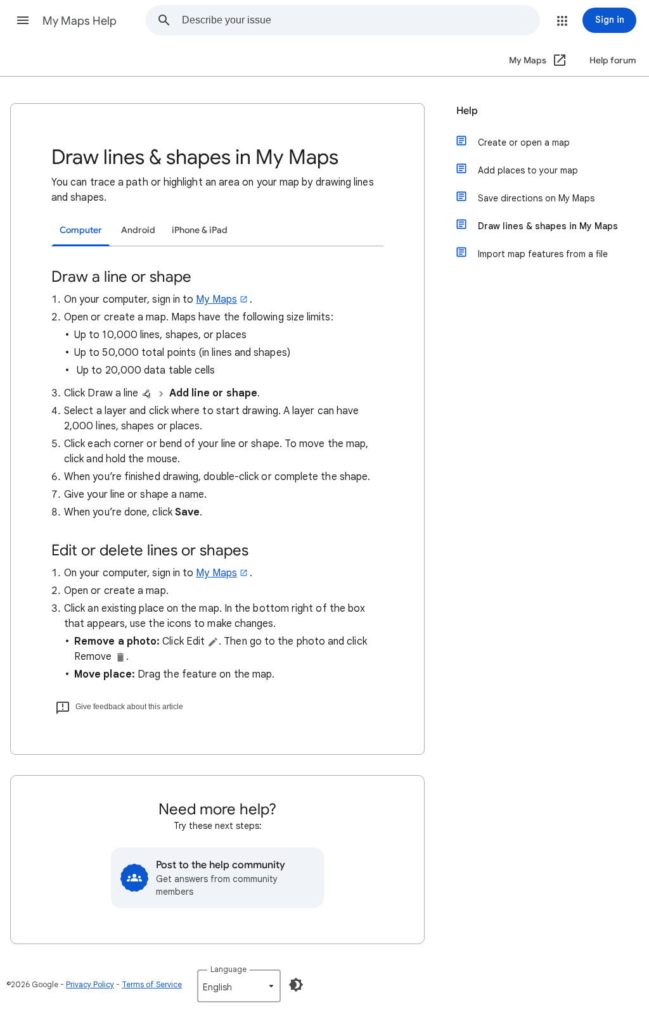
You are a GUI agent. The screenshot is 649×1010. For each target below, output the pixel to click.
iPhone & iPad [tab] (200, 230)
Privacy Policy (90, 984)
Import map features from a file (543, 254)
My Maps (216, 299)
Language (228, 969)
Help (467, 110)
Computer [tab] (81, 230)
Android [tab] (138, 230)
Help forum (612, 60)
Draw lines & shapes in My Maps (548, 226)
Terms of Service (152, 984)
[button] (23, 20)
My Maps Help (79, 21)
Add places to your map (528, 170)
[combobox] (360, 20)
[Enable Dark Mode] (296, 984)
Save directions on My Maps (536, 198)
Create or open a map (524, 142)
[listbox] (239, 985)
